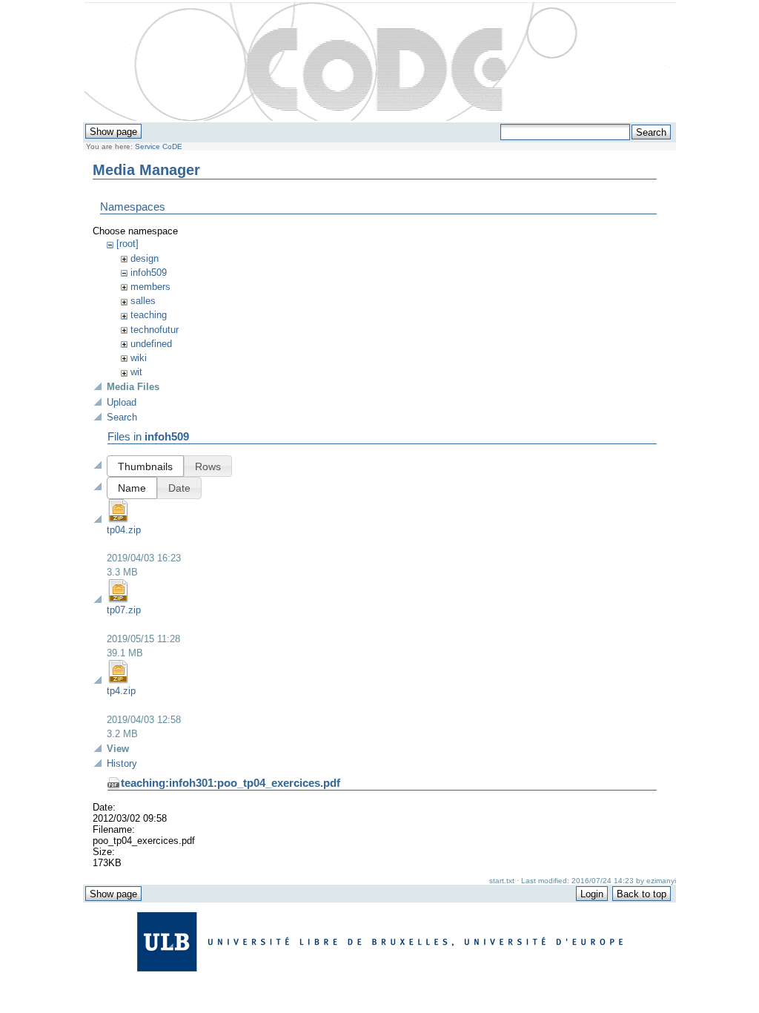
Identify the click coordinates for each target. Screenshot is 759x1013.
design (144, 258)
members (150, 286)
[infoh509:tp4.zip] (118, 680)
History (122, 763)
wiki (138, 357)
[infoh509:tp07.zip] (118, 599)
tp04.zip (124, 529)
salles (143, 300)
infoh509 (148, 272)
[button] (145, 466)
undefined (151, 343)
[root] (127, 243)
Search (122, 417)
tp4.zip (121, 690)
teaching (148, 314)
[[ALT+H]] (380, 62)
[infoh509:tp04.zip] (118, 519)
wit (136, 371)
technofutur (154, 329)
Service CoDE (158, 146)
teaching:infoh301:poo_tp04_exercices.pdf (230, 782)
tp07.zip (124, 610)
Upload (121, 402)
